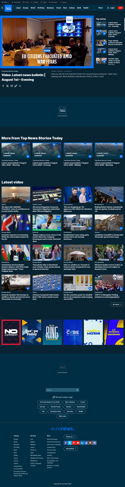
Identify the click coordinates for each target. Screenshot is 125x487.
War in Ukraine (70, 402)
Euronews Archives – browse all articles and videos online (21, 473)
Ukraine (68, 407)
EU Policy (41, 8)
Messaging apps (35, 455)
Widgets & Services (36, 458)
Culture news (37, 204)
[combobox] (70, 2)
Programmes (18, 466)
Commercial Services (53, 442)
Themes (16, 436)
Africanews (33, 461)
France (83, 402)
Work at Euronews (52, 458)
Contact (49, 455)
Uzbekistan (5, 262)
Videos (16, 463)
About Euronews (52, 439)
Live (120, 8)
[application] (47, 42)
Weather (33, 444)
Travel (58, 8)
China (35, 292)
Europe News (68, 204)
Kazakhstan (68, 232)
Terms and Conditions (54, 444)
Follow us (33, 450)
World (33, 8)
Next (65, 8)
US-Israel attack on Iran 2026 (49, 402)
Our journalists (18, 469)
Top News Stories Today (10, 160)
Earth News (99, 292)
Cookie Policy (51, 447)
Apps (32, 452)
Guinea (97, 232)
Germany (70, 411)
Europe (25, 8)
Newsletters (70, 449)
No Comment (99, 204)
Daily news (62, 416)
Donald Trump (55, 407)
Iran (43, 411)
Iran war (42, 407)
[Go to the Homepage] (8, 8)
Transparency (51, 452)
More (48, 436)
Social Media (81, 407)
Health (85, 8)
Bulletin (32, 442)
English (5, 2)
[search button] (61, 2)
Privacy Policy (51, 450)
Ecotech (35, 232)
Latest (18, 8)
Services (33, 436)
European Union (55, 411)
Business (50, 8)
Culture (72, 8)
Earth (79, 8)
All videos (116, 304)
